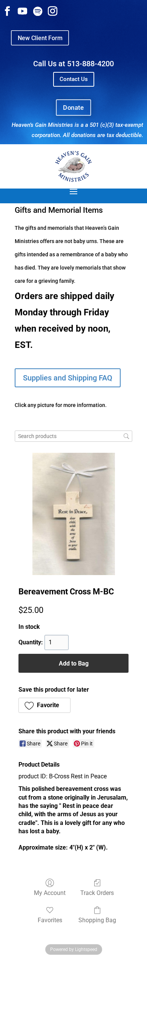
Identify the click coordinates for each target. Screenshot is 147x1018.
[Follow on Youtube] (22, 11)
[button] (44, 705)
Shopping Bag (97, 920)
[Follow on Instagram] (52, 11)
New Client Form (40, 37)
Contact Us (74, 79)
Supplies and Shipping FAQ (67, 377)
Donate (73, 107)
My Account (50, 892)
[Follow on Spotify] (37, 11)
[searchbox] (73, 436)
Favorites (50, 920)
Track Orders (97, 892)
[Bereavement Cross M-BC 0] (73, 514)
